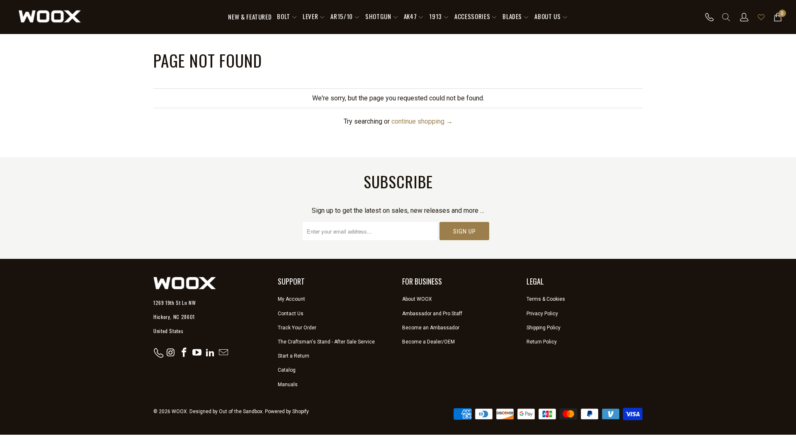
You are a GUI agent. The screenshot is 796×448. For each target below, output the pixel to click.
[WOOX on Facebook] (184, 353)
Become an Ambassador (430, 328)
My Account (291, 299)
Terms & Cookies (546, 299)
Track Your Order (297, 328)
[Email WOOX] (223, 353)
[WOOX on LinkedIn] (210, 353)
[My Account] (744, 17)
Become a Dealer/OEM (428, 342)
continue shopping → (422, 121)
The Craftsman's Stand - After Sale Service (326, 342)
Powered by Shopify (287, 411)
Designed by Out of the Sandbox (225, 411)
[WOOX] (49, 17)
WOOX (179, 411)
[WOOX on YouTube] (197, 353)
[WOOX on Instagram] (171, 353)
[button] (287, 17)
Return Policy (542, 342)
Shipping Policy (544, 328)
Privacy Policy (542, 314)
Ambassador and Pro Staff (432, 314)
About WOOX (417, 299)
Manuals (288, 384)
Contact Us (290, 314)
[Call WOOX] (707, 17)
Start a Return (293, 356)
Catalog (287, 370)
